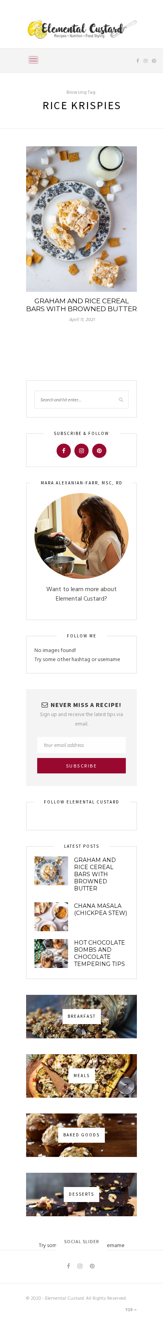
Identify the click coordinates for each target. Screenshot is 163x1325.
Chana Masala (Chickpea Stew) (100, 909)
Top (129, 1310)
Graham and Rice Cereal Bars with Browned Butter (81, 305)
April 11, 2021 (82, 320)
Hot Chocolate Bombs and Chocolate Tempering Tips (99, 953)
